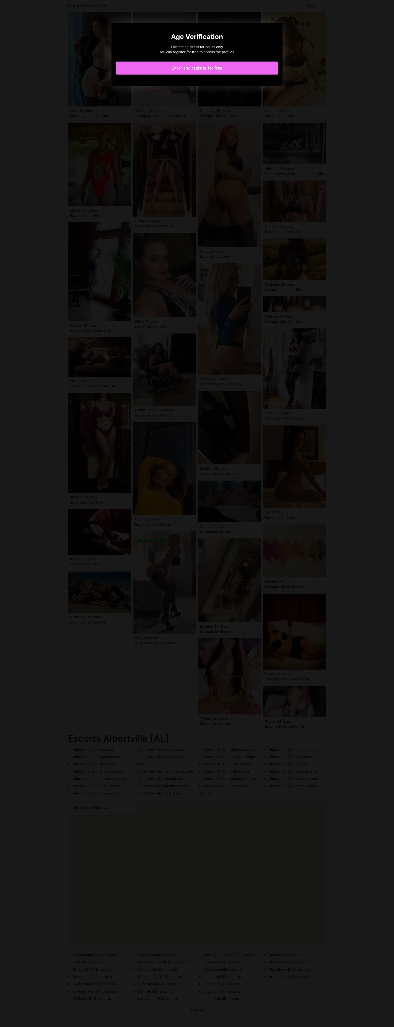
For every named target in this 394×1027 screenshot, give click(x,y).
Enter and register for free (197, 68)
